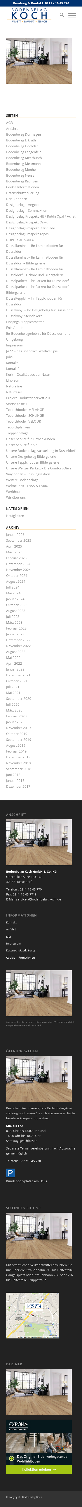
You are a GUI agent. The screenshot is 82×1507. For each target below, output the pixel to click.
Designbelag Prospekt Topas (27, 234)
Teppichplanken (18, 427)
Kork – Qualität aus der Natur (28, 374)
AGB (9, 122)
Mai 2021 (13, 692)
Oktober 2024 (16, 575)
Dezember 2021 (18, 675)
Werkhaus (13, 491)
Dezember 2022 (18, 640)
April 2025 (14, 546)
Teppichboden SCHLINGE (25, 415)
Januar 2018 (15, 780)
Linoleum (13, 380)
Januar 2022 (15, 669)
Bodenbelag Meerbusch (24, 158)
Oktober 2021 (16, 681)
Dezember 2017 (18, 786)
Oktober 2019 (16, 733)
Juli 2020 (12, 704)
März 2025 (14, 552)
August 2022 (15, 651)
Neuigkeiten (15, 515)
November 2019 (18, 728)
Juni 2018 (13, 774)
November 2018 (18, 763)
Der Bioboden (16, 199)
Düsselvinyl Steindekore (24, 316)
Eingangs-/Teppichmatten (25, 322)
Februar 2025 (16, 558)
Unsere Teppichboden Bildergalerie (32, 462)
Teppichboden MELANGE (25, 409)
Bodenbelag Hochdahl (22, 146)
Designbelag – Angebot (23, 204)
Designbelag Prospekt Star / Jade (30, 228)
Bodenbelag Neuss (20, 175)
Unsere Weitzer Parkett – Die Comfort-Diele (38, 468)
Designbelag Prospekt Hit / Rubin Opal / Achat (40, 216)
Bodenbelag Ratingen (22, 181)
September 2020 (18, 698)
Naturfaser (14, 392)
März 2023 (14, 622)
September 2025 (18, 540)
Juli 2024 (12, 587)
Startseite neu (16, 404)
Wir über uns (16, 497)
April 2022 (14, 663)
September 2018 (18, 769)
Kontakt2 (13, 368)
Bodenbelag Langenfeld (24, 152)
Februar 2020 (16, 716)
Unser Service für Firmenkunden (30, 439)
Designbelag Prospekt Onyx (27, 222)
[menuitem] (59, 15)
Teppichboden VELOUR (23, 421)
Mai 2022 (13, 657)
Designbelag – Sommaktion (26, 210)
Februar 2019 (16, 751)
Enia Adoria (14, 327)
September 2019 (18, 739)
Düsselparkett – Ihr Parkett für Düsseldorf (37, 281)
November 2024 (18, 569)
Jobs (9, 357)
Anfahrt (11, 128)
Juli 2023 (12, 616)
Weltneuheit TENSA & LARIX (27, 486)
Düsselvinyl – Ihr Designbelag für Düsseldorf (39, 310)
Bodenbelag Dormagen (23, 134)
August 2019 (15, 745)
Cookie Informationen (22, 187)
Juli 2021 (12, 687)
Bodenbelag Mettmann (23, 163)
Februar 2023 (16, 628)
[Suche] (59, 15)
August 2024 (15, 581)
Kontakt (12, 363)
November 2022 (18, 646)
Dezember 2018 (18, 757)
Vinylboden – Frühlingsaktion (28, 474)
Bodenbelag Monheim (23, 169)
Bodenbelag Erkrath (21, 140)
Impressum (14, 345)
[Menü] (70, 15)
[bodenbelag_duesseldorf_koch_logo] (34, 15)
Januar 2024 (15, 599)
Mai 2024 (13, 593)
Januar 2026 (15, 534)
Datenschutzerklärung (22, 193)
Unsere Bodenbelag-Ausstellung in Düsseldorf (40, 450)
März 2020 (14, 710)
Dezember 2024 (18, 564)
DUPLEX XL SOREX (20, 240)
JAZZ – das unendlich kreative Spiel (32, 351)
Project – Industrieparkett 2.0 (28, 398)
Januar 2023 (15, 634)
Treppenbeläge (17, 433)
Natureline (14, 386)
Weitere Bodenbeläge (22, 480)
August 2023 (15, 610)
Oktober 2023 (16, 605)
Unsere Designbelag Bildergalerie (31, 456)
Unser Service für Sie (21, 445)
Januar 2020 (15, 722)
